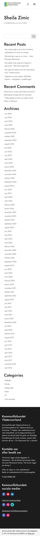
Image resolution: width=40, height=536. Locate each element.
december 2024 (10, 170)
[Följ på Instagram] (8, 504)
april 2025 (8, 159)
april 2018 (8, 352)
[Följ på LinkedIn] (12, 494)
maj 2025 (8, 155)
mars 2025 (8, 163)
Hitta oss (31, 533)
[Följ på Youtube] (8, 494)
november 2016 (10, 364)
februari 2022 (10, 280)
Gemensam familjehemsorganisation (15, 511)
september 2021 (10, 295)
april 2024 (8, 197)
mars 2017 (8, 360)
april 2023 (8, 239)
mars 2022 (8, 276)
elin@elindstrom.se (12, 23)
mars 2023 (8, 242)
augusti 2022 (9, 265)
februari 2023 (10, 246)
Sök (34, 36)
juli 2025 (8, 148)
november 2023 (10, 216)
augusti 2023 (9, 227)
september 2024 (10, 182)
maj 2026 (8, 117)
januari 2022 (9, 284)
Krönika (7, 384)
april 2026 (8, 121)
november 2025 (10, 132)
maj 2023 (8, 235)
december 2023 (10, 212)
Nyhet (7, 391)
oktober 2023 (10, 220)
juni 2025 (8, 151)
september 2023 (10, 223)
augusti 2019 (9, 337)
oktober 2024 (10, 178)
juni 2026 (8, 113)
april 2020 (8, 330)
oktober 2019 (9, 333)
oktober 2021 (9, 292)
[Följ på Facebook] (3, 494)
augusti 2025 (9, 144)
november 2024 (10, 174)
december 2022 (10, 250)
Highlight (8, 380)
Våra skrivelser (10, 399)
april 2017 (8, 356)
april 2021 (8, 311)
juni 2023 (8, 231)
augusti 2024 (9, 186)
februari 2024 (10, 204)
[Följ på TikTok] (12, 504)
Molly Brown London (11, 91)
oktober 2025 (10, 136)
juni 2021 (8, 303)
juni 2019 (8, 341)
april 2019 (8, 345)
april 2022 (8, 273)
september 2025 (10, 140)
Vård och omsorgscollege (11, 500)
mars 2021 (8, 314)
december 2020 (10, 322)
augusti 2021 (9, 299)
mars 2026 (8, 125)
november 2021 (10, 288)
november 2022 (10, 254)
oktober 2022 (10, 258)
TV (6, 395)
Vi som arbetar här (8, 476)
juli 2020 (8, 326)
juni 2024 (8, 189)
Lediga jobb (9, 388)
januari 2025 (9, 167)
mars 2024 (8, 201)
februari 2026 (10, 129)
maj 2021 (8, 307)
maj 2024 (8, 193)
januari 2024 (9, 208)
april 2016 (8, 368)
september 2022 (10, 261)
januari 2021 (9, 318)
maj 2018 (8, 349)
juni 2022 (8, 269)
